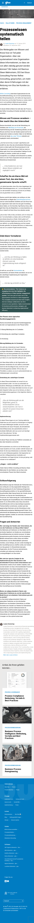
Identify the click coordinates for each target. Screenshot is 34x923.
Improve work (8, 802)
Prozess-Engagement (24, 23)
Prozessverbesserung (13, 727)
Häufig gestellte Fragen (15, 817)
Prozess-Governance (12, 692)
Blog (2, 23)
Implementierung (9, 805)
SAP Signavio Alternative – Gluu (12, 847)
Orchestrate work (20, 799)
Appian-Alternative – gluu (11, 863)
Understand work (9, 799)
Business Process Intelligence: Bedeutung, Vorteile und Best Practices (15, 734)
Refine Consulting (5, 93)
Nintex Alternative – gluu (11, 856)
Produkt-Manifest (9, 789)
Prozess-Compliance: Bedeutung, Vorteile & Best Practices (15, 698)
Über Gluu (7, 787)
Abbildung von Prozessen (15, 127)
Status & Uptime (15, 820)
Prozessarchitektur (9, 832)
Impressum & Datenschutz (11, 908)
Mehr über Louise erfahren (10, 655)
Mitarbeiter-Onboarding (10, 838)
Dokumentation (8, 814)
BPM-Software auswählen (11, 829)
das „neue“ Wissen (16, 136)
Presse (17, 789)
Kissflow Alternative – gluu (11, 853)
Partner (14, 787)
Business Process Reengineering (13, 770)
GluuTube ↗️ (18, 814)
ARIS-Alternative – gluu (10, 850)
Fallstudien (10, 23)
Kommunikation (18, 270)
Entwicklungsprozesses (23, 199)
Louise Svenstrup (9, 43)
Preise (16, 805)
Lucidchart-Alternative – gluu (12, 866)
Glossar (6, 820)
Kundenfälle (17, 802)
